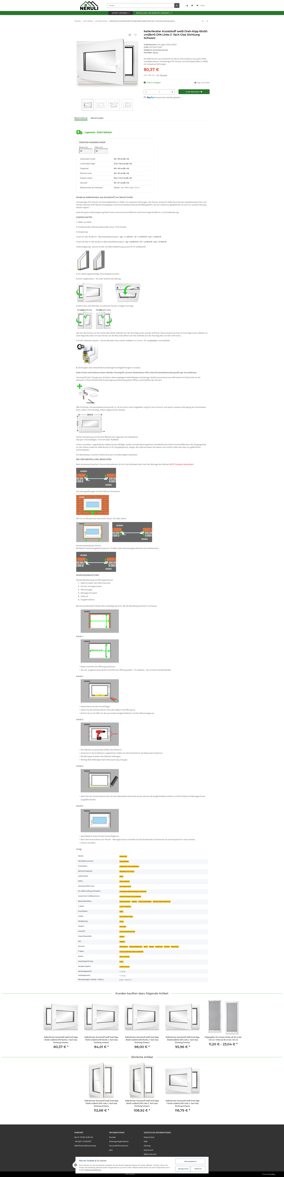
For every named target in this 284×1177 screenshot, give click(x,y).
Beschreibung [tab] (80, 118)
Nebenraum (174, 946)
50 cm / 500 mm (124, 881)
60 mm (122, 936)
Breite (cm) (83, 147)
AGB (145, 1141)
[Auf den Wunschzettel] (135, 34)
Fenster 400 (123, 856)
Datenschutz (149, 1137)
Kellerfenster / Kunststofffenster (129, 866)
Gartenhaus (159, 946)
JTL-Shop (272, 1174)
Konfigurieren (183, 1169)
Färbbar (134, 901)
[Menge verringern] (146, 91)
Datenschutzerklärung (93, 1170)
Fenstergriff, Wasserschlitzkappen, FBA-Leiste (133, 891)
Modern (122, 941)
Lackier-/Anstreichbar (145, 901)
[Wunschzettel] (192, 5)
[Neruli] (89, 5)
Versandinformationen (118, 1145)
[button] (187, 5)
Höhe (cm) (99, 147)
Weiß (121, 876)
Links (121, 961)
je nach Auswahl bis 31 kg (127, 931)
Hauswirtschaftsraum (136, 946)
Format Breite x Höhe (126, 916)
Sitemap (147, 1145)
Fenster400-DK (124, 861)
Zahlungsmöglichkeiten (119, 1141)
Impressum (148, 1150)
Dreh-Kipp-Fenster (125, 886)
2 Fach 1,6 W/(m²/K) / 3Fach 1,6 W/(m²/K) (131, 951)
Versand (163, 75)
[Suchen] (176, 5)
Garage (151, 946)
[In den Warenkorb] (76, 28)
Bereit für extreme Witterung (161, 901)
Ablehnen (198, 1169)
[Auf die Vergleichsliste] (129, 34)
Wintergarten (124, 946)
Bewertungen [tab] (97, 118)
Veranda (166, 946)
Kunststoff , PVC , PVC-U (127, 871)
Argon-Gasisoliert (125, 901)
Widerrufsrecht (150, 1154)
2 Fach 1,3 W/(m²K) (125, 906)
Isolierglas (123, 926)
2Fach (121, 921)
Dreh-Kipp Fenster (160, 50)
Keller (145, 946)
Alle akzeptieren (190, 1161)
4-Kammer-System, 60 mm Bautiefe (130, 896)
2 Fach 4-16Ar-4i (124, 966)
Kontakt (112, 1137)
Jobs (111, 1150)
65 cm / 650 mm (124, 956)
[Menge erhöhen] (172, 91)
